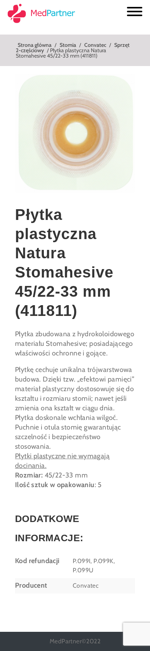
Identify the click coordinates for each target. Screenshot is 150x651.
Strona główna (35, 44)
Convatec (95, 44)
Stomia (68, 44)
